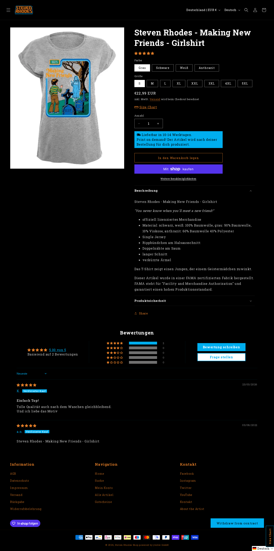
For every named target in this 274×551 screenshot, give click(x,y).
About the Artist (192, 509)
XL (179, 83)
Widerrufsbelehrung (26, 509)
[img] (27, 385)
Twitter (186, 488)
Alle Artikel (104, 495)
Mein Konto (104, 488)
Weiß (184, 68)
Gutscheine (103, 502)
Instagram (188, 481)
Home (99, 473)
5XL (245, 83)
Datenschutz (19, 481)
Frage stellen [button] (221, 357)
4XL (228, 83)
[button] (8, 10)
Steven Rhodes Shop (126, 544)
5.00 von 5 (57, 350)
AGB (13, 473)
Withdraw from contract (237, 523)
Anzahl (139, 115)
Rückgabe (17, 502)
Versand (155, 99)
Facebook (187, 473)
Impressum (19, 488)
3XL (212, 83)
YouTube (186, 495)
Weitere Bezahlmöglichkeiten (178, 178)
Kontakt (186, 502)
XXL (194, 83)
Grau (142, 68)
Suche (99, 481)
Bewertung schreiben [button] (221, 347)
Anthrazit (207, 68)
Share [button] (143, 313)
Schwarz (162, 68)
